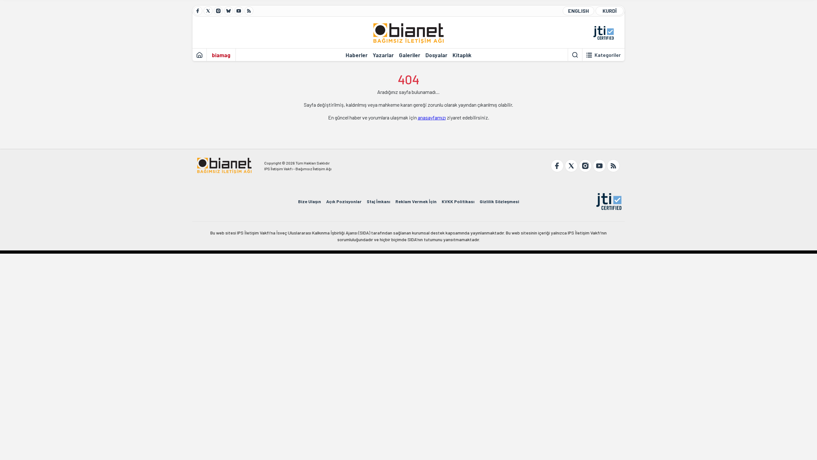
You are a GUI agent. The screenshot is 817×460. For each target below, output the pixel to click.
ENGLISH (578, 11)
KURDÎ (610, 11)
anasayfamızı (432, 117)
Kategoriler (608, 54)
